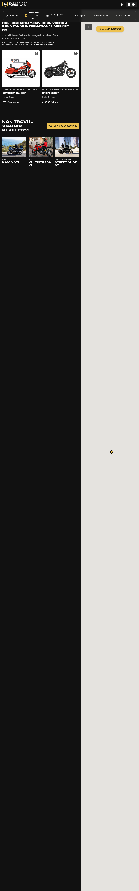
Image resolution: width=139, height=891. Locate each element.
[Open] (113, 15)
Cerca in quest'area (111, 29)
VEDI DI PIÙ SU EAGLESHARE (62, 126)
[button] (21, 77)
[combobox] (13, 15)
